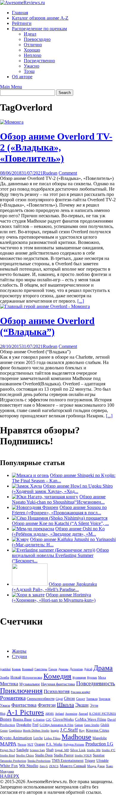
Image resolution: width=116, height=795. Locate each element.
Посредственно (39, 60)
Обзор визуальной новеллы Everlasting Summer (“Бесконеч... (60, 555)
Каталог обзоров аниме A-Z (40, 17)
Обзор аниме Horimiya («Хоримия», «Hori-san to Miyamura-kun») (53, 597)
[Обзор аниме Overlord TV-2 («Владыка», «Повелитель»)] (11, 121)
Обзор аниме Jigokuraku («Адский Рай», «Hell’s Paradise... (54, 587)
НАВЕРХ (9, 776)
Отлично (33, 44)
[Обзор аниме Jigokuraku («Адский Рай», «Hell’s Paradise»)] (30, 584)
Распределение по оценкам (39, 28)
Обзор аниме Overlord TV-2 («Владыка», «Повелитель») (56, 147)
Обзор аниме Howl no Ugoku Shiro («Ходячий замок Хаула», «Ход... (62, 488)
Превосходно (37, 39)
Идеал (30, 33)
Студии (19, 656)
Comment (68, 172)
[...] (80, 301)
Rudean (50, 172)
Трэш (29, 71)
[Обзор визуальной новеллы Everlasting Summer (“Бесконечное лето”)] (53, 550)
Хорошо (32, 49)
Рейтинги (22, 23)
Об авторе (22, 76)
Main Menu (11, 86)
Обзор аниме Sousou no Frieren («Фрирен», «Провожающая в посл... (59, 510)
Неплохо (32, 55)
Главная (20, 12)
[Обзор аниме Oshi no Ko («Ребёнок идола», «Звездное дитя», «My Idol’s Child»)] (33, 528)
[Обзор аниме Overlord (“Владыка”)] (45, 306)
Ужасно (31, 65)
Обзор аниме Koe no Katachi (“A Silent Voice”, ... (60, 523)
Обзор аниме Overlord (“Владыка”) (47, 326)
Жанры (19, 651)
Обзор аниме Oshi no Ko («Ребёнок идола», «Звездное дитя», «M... (58, 531)
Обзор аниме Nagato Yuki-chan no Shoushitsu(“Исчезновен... (59, 499)
